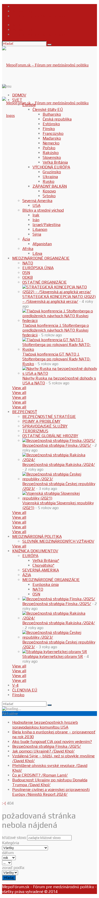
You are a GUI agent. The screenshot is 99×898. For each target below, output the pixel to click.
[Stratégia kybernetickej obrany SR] (54, 651)
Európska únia (45, 584)
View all (19, 387)
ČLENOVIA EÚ (24, 690)
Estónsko (51, 123)
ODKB (27, 277)
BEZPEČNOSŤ (24, 411)
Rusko (48, 181)
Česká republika (57, 119)
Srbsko (49, 195)
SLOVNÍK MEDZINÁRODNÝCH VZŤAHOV (58, 541)
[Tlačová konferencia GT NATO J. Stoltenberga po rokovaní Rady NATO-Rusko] (59, 349)
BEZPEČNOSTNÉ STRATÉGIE (49, 416)
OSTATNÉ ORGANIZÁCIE (44, 282)
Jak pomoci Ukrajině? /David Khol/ (43, 751)
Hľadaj (9, 878)
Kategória (10, 842)
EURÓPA (30, 555)
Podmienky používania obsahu (39, 16)
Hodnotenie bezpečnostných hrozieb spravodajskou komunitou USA (45, 725)
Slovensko (52, 157)
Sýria (36, 234)
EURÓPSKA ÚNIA (38, 267)
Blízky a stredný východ (43, 210)
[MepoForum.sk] (8, 115)
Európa (29, 104)
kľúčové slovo (14, 837)
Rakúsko (51, 152)
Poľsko (49, 147)
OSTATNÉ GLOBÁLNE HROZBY (50, 435)
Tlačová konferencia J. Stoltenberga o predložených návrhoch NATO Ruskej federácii (55, 330)
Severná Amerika (37, 200)
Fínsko (49, 128)
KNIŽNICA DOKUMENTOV (35, 550)
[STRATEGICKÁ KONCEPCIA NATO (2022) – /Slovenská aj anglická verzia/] (59, 291)
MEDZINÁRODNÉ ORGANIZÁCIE (41, 258)
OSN (26, 272)
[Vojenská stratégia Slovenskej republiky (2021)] (59, 498)
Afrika (27, 248)
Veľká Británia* (45, 560)
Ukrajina (50, 176)
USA (36, 205)
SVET (17, 99)
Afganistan (42, 243)
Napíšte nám (23, 11)
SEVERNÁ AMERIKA (40, 570)
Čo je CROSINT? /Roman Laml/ (40, 775)
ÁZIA (26, 574)
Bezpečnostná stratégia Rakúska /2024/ (58, 464)
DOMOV (19, 95)
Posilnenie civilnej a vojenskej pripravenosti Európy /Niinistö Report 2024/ (51, 792)
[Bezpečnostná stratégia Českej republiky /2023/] (59, 479)
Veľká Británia (55, 162)
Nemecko (51, 143)
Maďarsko (52, 138)
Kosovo (49, 191)
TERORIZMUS (35, 431)
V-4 (15, 685)
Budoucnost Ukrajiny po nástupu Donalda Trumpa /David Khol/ (49, 782)
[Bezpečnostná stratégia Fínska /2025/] (58, 440)
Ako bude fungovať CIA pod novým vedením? (52, 741)
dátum (8, 852)
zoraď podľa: (13, 867)
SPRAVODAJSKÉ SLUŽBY (45, 426)
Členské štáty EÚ (47, 109)
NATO (27, 263)
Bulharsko (52, 114)
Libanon (39, 229)
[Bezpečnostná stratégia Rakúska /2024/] (59, 459)
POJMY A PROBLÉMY (41, 421)
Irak (35, 215)
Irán (35, 219)
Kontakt (19, 6)
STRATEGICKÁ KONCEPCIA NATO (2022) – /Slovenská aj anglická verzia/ (59, 299)
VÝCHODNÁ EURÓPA (51, 167)
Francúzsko (53, 133)
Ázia (26, 239)
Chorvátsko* (43, 565)
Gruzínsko (52, 171)
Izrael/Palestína (46, 224)
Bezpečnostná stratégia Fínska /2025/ (56, 445)
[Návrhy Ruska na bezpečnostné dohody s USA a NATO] (59, 373)
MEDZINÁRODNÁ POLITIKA (37, 536)
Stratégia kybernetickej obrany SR (52, 656)
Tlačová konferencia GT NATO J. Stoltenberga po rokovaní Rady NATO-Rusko (56, 359)
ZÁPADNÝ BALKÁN (49, 186)
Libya (37, 253)
